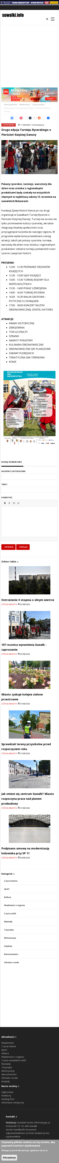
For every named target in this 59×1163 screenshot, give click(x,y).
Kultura (7, 897)
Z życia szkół (10, 913)
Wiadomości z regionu (14, 905)
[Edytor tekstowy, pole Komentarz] (29, 525)
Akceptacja (9, 1157)
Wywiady (8, 921)
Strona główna (10, 104)
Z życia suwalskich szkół (13, 1060)
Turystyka (9, 930)
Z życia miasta (38, 104)
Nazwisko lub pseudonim (13, 471)
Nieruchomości (11, 954)
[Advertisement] (29, 56)
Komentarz (6, 497)
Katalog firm (7, 1098)
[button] (5, 503)
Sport (6, 889)
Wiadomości (24, 104)
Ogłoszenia (7, 1091)
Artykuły (8, 946)
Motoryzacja (10, 938)
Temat (4, 484)
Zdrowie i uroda (11, 962)
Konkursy (6, 1095)
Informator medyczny (12, 1102)
